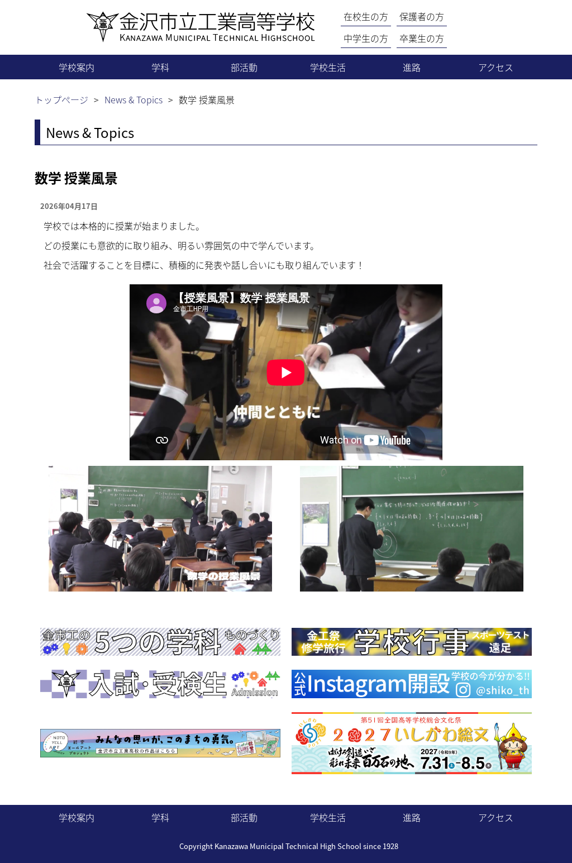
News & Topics (133, 99)
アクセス (495, 67)
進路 (412, 67)
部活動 (244, 67)
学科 (160, 67)
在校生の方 (366, 16)
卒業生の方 (421, 38)
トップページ (61, 99)
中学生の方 (366, 38)
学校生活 (328, 67)
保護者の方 (421, 16)
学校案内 (76, 67)
